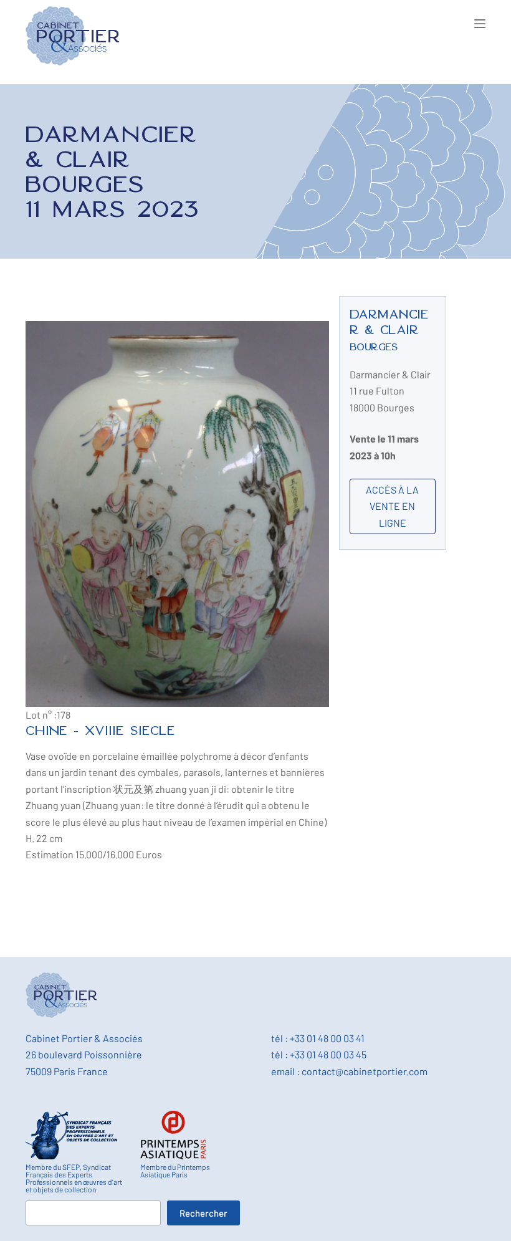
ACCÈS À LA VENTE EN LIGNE (392, 506)
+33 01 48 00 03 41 (327, 1038)
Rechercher (203, 1213)
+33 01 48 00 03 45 (328, 1054)
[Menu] (479, 23)
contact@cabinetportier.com (364, 1071)
